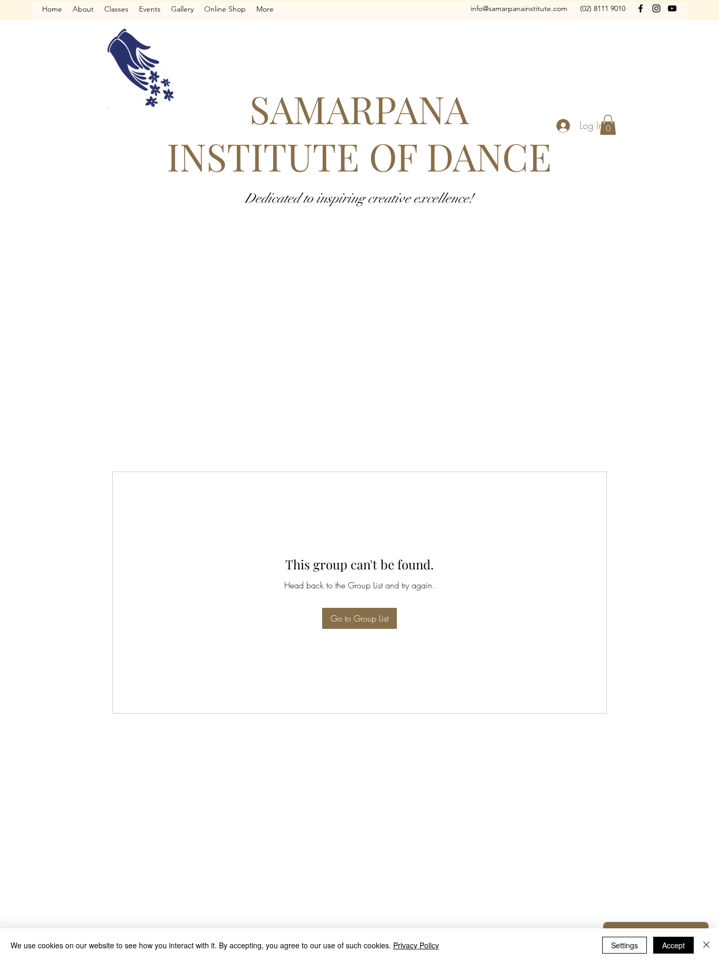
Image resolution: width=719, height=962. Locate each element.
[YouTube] (672, 8)
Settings (624, 945)
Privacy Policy (416, 945)
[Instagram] (656, 8)
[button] (608, 125)
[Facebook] (640, 8)
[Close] (706, 945)
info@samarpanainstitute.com (519, 8)
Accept (673, 945)
